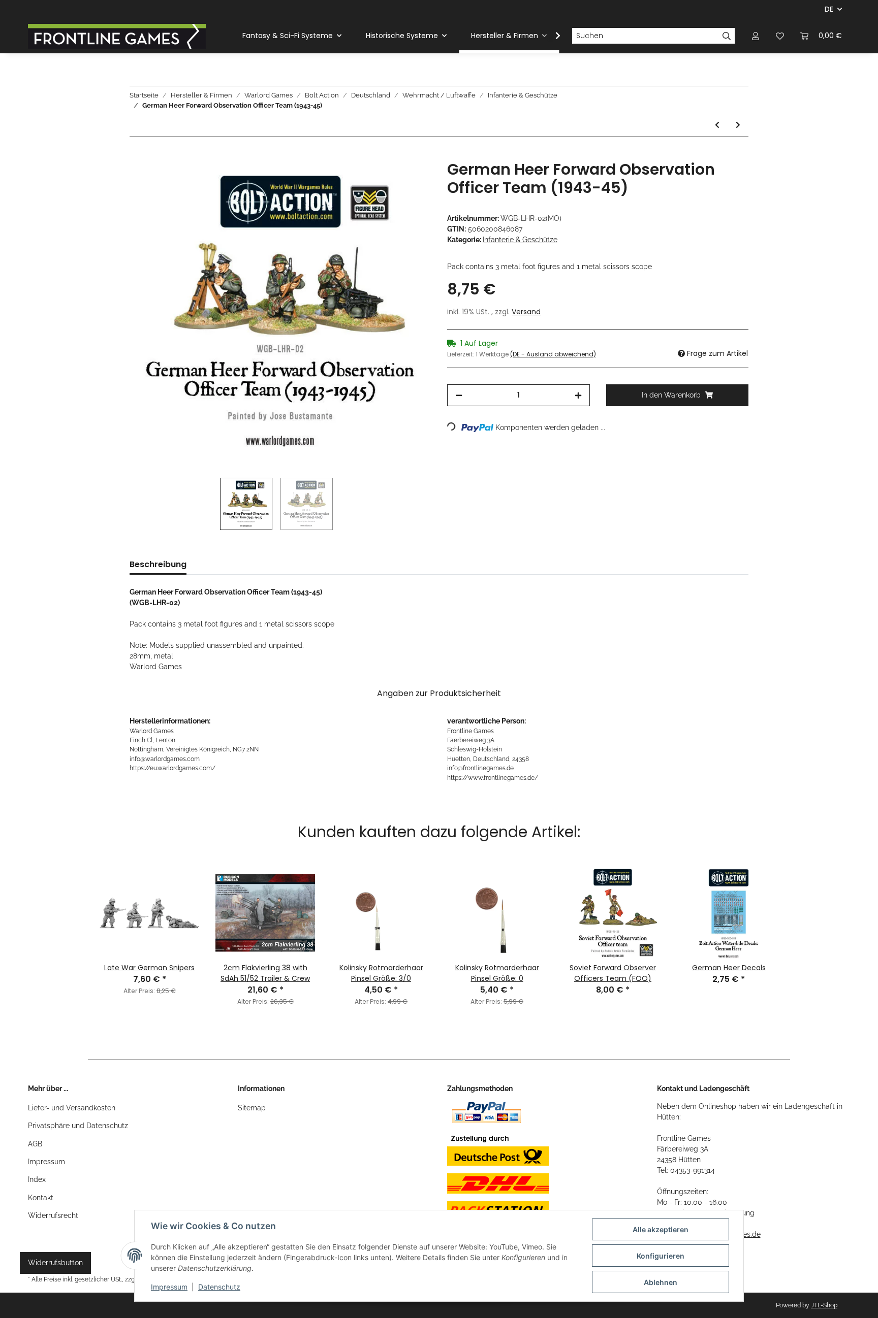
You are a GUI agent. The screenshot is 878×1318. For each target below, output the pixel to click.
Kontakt (40, 1198)
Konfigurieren (660, 1255)
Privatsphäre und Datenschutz (78, 1126)
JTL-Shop (824, 1305)
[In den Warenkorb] (138, 154)
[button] (755, 35)
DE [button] (829, 9)
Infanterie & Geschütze (520, 240)
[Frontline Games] (117, 36)
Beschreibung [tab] (158, 564)
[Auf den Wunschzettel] (409, 180)
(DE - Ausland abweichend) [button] (553, 354)
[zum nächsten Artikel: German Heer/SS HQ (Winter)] (738, 125)
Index (37, 1179)
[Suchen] (726, 36)
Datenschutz (219, 1286)
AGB (35, 1144)
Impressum (46, 1162)
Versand (526, 312)
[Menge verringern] (459, 395)
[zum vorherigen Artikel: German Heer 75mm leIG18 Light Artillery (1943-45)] (717, 125)
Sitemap (252, 1108)
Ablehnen (660, 1282)
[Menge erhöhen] (578, 395)
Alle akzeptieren (660, 1229)
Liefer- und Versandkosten (71, 1108)
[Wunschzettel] (780, 35)
